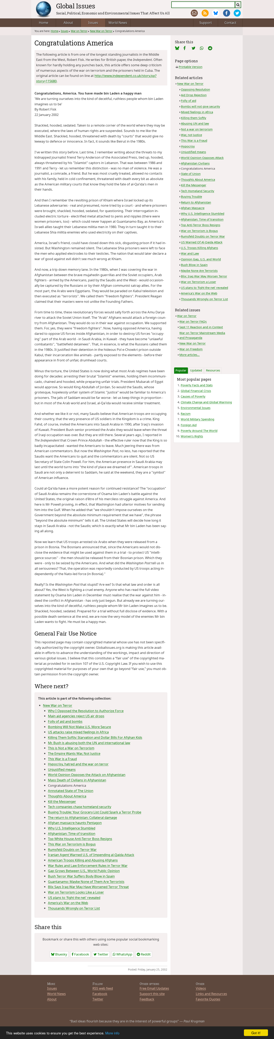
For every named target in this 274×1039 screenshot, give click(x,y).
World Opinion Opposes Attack (202, 158)
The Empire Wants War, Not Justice (74, 753)
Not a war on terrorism (197, 129)
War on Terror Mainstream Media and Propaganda (202, 335)
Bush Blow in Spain (194, 265)
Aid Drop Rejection (194, 95)
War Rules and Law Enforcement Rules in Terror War (88, 865)
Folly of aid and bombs (65, 721)
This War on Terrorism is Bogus (72, 844)
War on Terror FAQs (193, 321)
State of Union (191, 174)
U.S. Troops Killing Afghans (199, 248)
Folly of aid (188, 101)
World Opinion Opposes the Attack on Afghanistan (86, 774)
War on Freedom (191, 349)
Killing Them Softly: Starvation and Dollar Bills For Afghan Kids (95, 737)
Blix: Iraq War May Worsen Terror (204, 276)
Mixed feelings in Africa (197, 112)
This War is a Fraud (62, 758)
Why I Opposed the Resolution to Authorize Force (86, 710)
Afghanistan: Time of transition (71, 833)
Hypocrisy (188, 146)
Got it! (256, 1032)
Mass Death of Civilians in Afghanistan (77, 780)
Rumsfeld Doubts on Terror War (72, 849)
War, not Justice (191, 135)
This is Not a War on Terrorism (71, 748)
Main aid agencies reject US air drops (76, 716)
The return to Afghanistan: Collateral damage (82, 817)
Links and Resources (211, 993)
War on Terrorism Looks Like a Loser (76, 892)
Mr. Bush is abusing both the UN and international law (89, 742)
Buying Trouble (191, 196)
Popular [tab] (181, 370)
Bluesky (60, 954)
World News (118, 22)
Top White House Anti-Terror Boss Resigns (80, 838)
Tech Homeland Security (197, 191)
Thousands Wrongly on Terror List (74, 908)
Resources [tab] (213, 370)
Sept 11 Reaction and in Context (201, 327)
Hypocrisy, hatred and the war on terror (78, 764)
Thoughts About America (67, 796)
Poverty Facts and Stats (197, 385)
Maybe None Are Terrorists (199, 271)
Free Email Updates (154, 988)
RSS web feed (102, 988)
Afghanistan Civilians (195, 163)
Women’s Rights (192, 436)
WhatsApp (124, 954)
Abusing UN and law (195, 123)
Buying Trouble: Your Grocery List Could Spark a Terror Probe (94, 812)
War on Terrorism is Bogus (199, 231)
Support (205, 22)
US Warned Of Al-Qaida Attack (201, 242)
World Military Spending (197, 419)
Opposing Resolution (195, 89)
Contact (230, 22)
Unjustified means (62, 769)
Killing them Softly (193, 118)
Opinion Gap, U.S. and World (201, 259)
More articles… (189, 355)
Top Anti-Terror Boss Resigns (200, 225)
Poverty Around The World (199, 430)
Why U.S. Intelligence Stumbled (71, 828)
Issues (93, 22)
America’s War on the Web (68, 902)
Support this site (152, 993)
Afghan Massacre (192, 208)
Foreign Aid (189, 425)
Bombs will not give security (200, 106)
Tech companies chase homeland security (79, 806)
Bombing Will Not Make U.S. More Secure (79, 726)
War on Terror (79, 31)
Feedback (147, 999)
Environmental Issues (195, 408)
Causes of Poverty (193, 396)
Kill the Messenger (62, 801)
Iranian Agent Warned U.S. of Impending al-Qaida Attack (91, 854)
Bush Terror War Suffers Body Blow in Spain (81, 876)
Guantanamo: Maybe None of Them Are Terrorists (86, 881)
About (68, 22)
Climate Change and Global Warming (206, 402)
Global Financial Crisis (196, 391)
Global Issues (75, 5)
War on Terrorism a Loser (198, 282)
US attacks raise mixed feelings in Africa (78, 732)
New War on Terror (101, 31)
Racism (186, 413)
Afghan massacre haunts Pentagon (75, 822)
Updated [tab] (196, 370)
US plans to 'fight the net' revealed (74, 897)
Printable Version (190, 67)
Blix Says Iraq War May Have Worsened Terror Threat (88, 886)
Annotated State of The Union (70, 790)
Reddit (145, 954)
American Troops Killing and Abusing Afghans (83, 860)
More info (112, 1032)
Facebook (81, 954)
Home (43, 22)
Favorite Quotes (208, 999)
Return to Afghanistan (196, 202)
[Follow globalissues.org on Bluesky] (215, 13)
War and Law (190, 253)
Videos (201, 988)
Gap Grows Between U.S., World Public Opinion (84, 870)
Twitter (102, 954)
